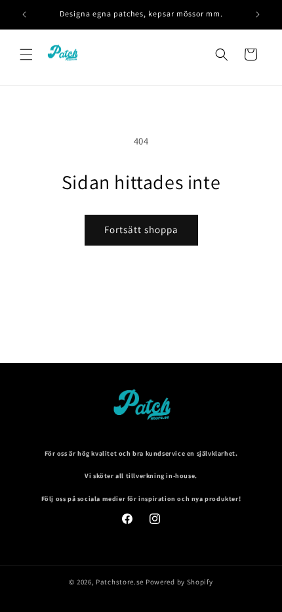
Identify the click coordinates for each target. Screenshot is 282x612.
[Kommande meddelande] (257, 14)
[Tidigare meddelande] (24, 14)
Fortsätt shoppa (141, 229)
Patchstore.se (120, 581)
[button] (26, 54)
